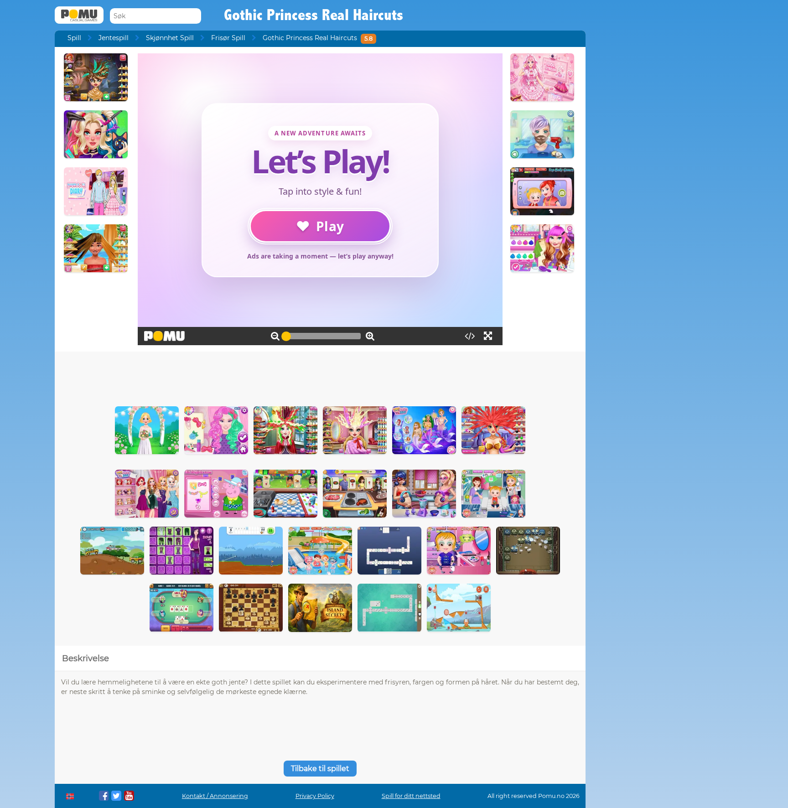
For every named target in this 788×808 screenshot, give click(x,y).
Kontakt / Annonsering (215, 795)
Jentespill (113, 38)
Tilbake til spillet (320, 768)
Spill (74, 38)
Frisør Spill (228, 38)
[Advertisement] (320, 376)
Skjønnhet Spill (170, 38)
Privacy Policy (315, 795)
